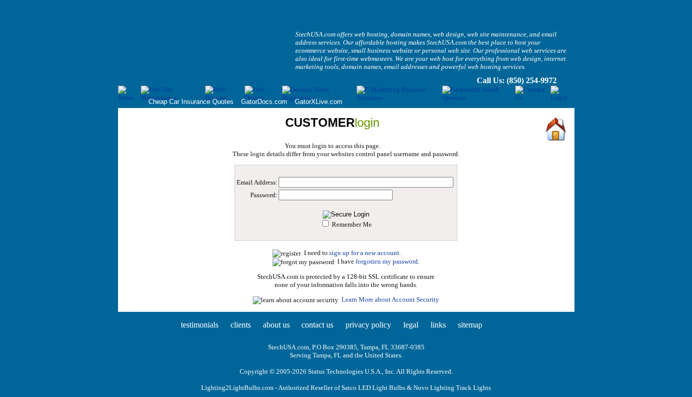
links (438, 324)
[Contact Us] (533, 97)
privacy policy (368, 324)
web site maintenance (496, 34)
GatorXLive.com (318, 101)
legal (410, 324)
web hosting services (496, 66)
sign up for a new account (364, 253)
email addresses (406, 66)
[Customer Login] (562, 97)
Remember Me (352, 224)
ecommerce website (321, 50)
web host (442, 58)
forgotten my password (387, 261)
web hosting (371, 34)
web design (448, 34)
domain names (410, 34)
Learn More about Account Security (390, 299)
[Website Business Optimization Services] (399, 97)
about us (276, 324)
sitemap (470, 324)
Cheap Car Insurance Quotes (191, 101)
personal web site (446, 50)
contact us (317, 324)
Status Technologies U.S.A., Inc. (351, 371)
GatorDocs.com (264, 101)
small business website (382, 50)
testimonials (199, 324)
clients (240, 324)
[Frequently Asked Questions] (478, 97)
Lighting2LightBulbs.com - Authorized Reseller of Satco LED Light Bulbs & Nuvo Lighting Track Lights (346, 387)
